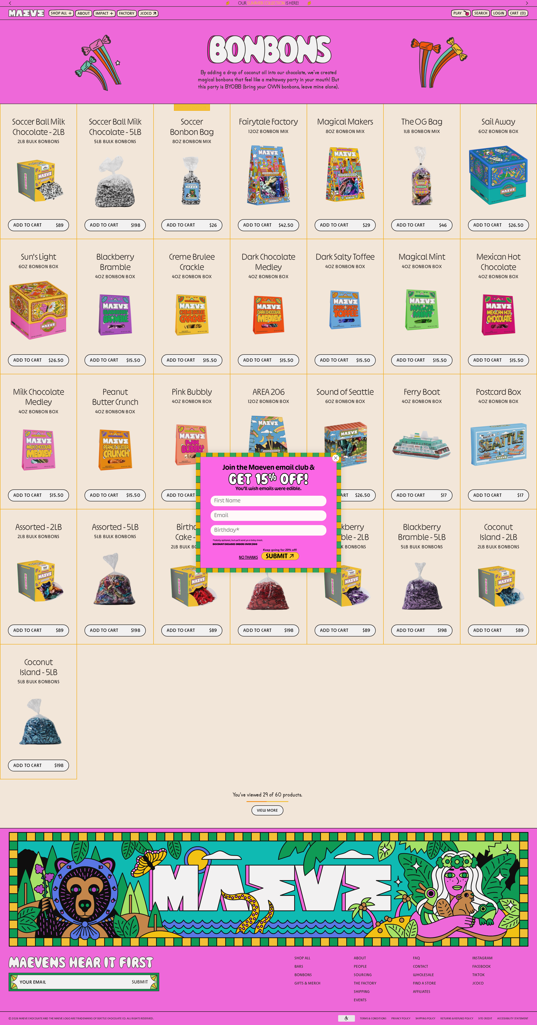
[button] (248, 557)
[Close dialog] (335, 458)
